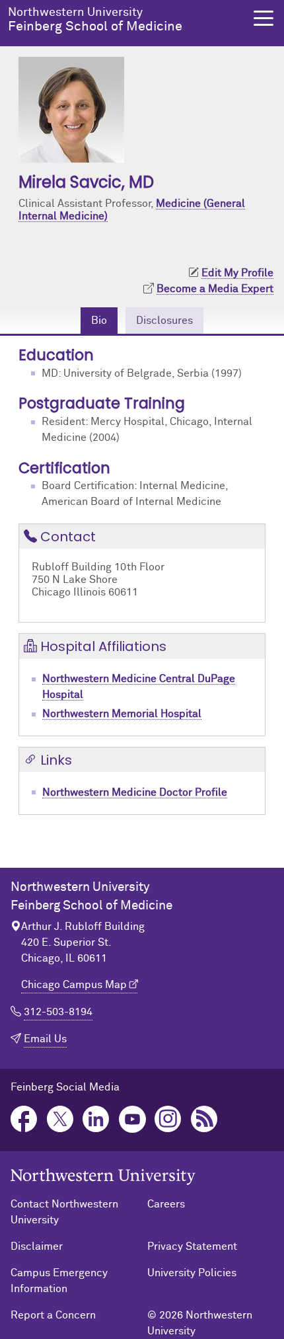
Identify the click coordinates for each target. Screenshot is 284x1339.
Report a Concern (53, 1315)
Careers (166, 1204)
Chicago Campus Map (74, 984)
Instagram (168, 1119)
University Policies (191, 1273)
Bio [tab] (99, 320)
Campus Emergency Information (59, 1281)
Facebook (24, 1119)
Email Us (45, 1039)
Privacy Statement (192, 1246)
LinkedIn (96, 1119)
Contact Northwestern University (64, 1212)
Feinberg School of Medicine (95, 20)
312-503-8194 (58, 1012)
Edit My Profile (237, 273)
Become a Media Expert (215, 289)
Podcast (204, 1119)
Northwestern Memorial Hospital (121, 713)
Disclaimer (37, 1246)
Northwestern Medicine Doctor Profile (134, 792)
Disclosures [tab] (164, 320)
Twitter (60, 1119)
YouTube (132, 1119)
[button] (263, 18)
